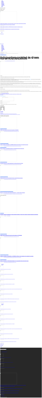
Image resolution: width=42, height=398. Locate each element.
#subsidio (13, 257)
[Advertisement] (21, 39)
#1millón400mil (3, 93)
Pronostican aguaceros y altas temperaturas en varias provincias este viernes (11, 163)
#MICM (10, 257)
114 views (5, 164)
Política (2, 47)
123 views (5, 257)
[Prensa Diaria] (2, 394)
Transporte (5, 147)
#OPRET (10, 236)
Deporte (2, 1)
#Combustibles (7, 257)
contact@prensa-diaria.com (4, 351)
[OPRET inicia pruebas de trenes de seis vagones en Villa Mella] (8, 233)
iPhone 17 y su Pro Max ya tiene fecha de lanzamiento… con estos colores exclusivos (12, 192)
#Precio (11, 257)
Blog (2, 6)
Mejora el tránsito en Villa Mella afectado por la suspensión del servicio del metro (12, 148)
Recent (2, 304)
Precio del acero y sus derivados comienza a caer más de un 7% (6, 362)
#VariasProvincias (14, 164)
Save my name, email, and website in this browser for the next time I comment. (8, 104)
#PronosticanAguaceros (11, 164)
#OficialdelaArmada (7, 93)
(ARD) (30, 79)
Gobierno (7, 143)
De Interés (4, 143)
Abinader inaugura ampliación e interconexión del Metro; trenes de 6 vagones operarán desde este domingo (13, 23)
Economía (2, 4)
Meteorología (17, 164)
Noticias (2, 2)
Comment (1, 100)
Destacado (1, 147)
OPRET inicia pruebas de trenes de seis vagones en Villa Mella (7, 24)
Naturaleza (19, 164)
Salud (2, 50)
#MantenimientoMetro (8, 236)
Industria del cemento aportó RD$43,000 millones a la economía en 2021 (7, 367)
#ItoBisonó (9, 257)
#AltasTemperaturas (7, 164)
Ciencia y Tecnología (2, 191)
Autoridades (1, 143)
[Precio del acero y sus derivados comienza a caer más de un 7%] (2, 361)
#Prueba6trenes (12, 236)
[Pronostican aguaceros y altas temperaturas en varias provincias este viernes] (8, 161)
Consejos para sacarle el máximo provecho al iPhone (5, 357)
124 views (5, 236)
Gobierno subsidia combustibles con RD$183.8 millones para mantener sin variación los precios (14, 144)
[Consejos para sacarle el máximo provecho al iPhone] (2, 356)
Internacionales (9, 191)
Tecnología (3, 5)
